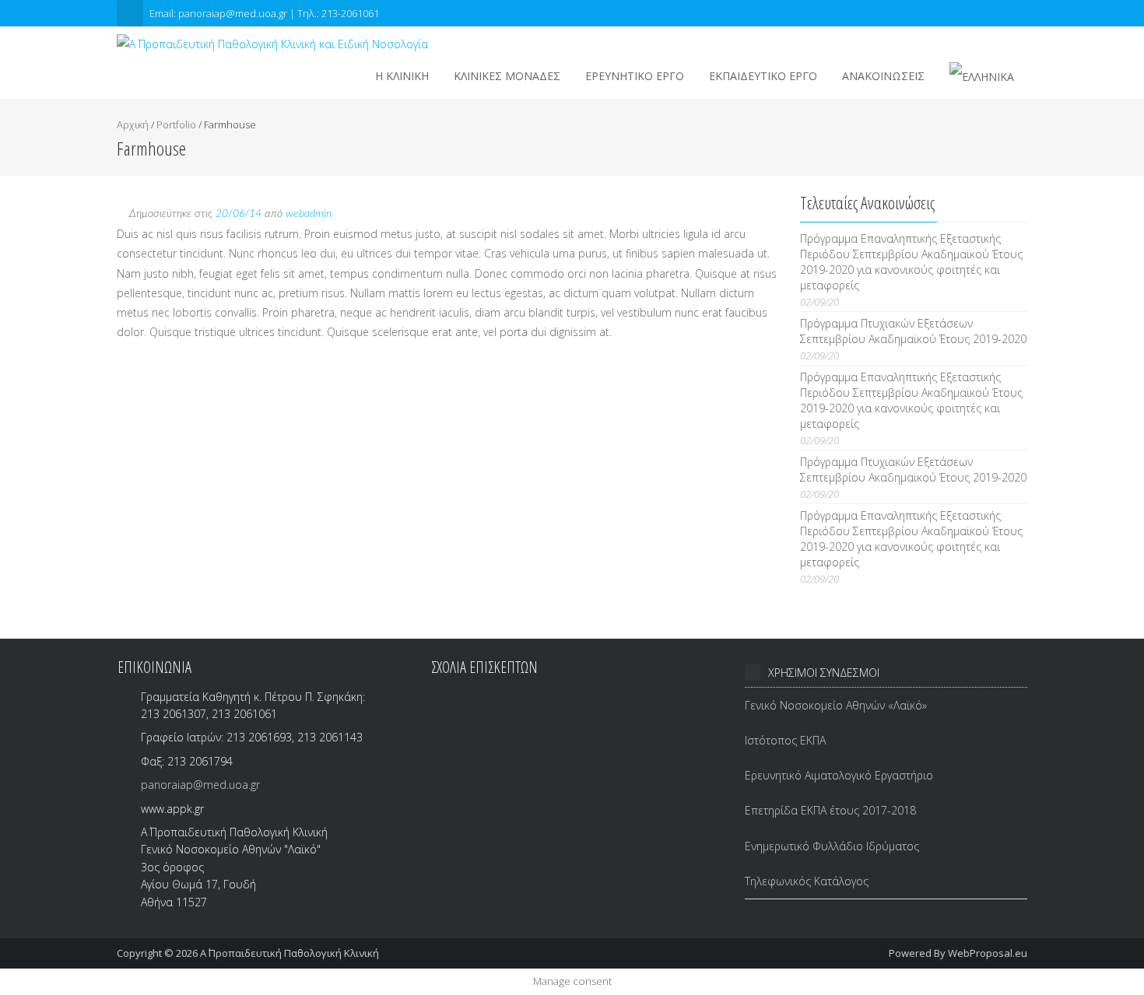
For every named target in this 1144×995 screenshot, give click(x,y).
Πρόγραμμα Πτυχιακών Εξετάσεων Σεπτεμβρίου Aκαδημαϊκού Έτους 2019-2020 (913, 331)
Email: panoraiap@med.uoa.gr (219, 13)
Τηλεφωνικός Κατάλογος (807, 881)
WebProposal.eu (987, 953)
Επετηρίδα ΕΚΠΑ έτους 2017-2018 (830, 810)
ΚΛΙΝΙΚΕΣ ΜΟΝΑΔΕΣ (507, 75)
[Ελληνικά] (982, 76)
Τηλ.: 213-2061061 (338, 13)
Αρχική (133, 124)
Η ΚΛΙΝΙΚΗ (402, 75)
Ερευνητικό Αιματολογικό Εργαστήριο (839, 775)
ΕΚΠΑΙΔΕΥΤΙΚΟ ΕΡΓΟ (763, 75)
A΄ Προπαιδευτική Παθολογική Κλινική (289, 953)
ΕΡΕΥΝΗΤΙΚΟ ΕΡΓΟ (634, 75)
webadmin (309, 213)
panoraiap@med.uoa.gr (200, 784)
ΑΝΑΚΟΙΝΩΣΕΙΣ (883, 75)
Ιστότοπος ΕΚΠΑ (785, 740)
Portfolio (176, 124)
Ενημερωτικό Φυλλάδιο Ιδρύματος (832, 846)
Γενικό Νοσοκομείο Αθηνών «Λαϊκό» (836, 705)
